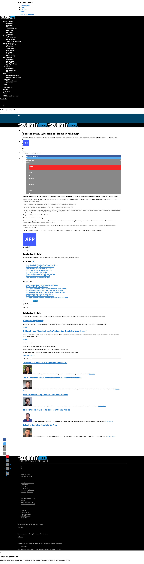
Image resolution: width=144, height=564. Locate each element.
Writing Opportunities (26, 514)
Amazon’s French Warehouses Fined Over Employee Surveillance (40, 274)
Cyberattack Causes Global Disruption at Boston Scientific (39, 294)
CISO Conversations (11, 70)
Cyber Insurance (10, 59)
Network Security (10, 56)
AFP (24, 151)
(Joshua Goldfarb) (111, 436)
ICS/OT (5, 74)
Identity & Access (10, 50)
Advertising (23, 510)
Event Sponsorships (25, 512)
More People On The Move (29, 355)
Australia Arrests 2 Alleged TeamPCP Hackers (37, 287)
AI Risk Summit (24, 488)
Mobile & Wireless (10, 54)
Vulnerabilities (9, 34)
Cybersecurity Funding (11, 81)
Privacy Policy (24, 518)
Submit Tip (20, 527)
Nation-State (9, 30)
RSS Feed (23, 500)
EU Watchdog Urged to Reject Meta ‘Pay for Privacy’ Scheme (40, 267)
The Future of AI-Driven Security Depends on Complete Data (40, 296)
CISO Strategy (6, 66)
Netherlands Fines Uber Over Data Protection (36, 272)
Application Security (11, 45)
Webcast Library (24, 485)
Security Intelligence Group (27, 502)
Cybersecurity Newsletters (27, 492)
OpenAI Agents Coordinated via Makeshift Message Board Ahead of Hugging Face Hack (46, 289)
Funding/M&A (6, 79)
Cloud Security (9, 47)
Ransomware (9, 32)
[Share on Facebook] (73, 156)
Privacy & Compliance (11, 63)
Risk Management (7, 57)
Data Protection (10, 61)
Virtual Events (24, 9)
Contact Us (20, 537)
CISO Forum (9, 72)
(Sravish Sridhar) (109, 421)
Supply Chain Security (11, 65)
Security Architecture (8, 43)
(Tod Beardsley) (102, 406)
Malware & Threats (8, 21)
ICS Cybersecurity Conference (27, 14)
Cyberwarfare (9, 23)
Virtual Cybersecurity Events (27, 483)
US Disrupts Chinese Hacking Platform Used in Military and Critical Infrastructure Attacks (47, 298)
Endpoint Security (10, 48)
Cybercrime (9, 25)
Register (25, 327)
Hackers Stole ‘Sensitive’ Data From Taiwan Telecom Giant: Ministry (41, 265)
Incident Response (10, 39)
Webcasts (23, 7)
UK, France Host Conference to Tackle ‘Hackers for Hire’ (39, 270)
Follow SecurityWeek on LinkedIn (28, 504)
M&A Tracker (9, 83)
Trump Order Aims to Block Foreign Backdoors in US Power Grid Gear (42, 285)
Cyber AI (5, 84)
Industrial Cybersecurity (12, 75)
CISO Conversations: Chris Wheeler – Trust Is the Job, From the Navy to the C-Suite (45, 292)
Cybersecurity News (25, 6)
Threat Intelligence (11, 38)
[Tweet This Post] (73, 158)
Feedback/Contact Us (25, 516)
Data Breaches (10, 27)
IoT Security (9, 52)
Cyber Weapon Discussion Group (28, 498)
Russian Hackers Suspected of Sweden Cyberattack (38, 276)
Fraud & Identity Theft (11, 29)
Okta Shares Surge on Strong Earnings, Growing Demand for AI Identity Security (44, 290)
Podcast (22, 11)
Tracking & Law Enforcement (13, 41)
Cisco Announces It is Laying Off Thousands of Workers (39, 269)
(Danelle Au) (92, 374)
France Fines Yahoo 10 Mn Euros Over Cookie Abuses (38, 278)
